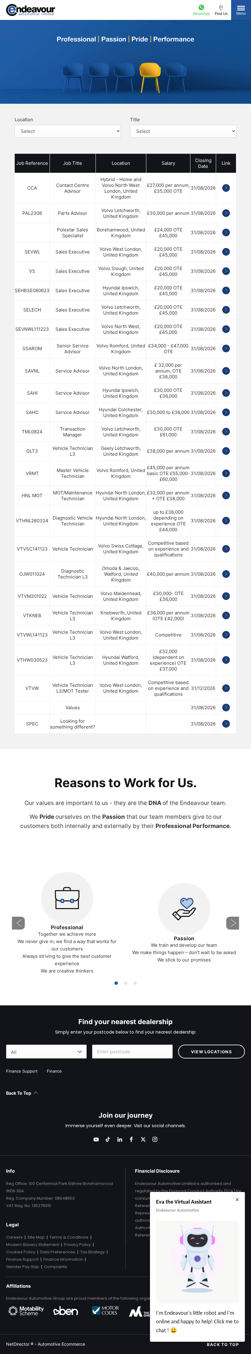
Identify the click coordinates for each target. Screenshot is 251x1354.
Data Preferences (57, 1252)
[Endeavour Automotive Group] (30, 10)
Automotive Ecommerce (61, 1344)
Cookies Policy (20, 1252)
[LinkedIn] (119, 1139)
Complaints (55, 1267)
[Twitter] (143, 1139)
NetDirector (18, 1344)
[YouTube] (96, 1139)
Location (24, 119)
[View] (226, 188)
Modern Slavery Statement (32, 1245)
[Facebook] (131, 1139)
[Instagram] (155, 1139)
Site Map (36, 1237)
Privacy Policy (77, 1245)
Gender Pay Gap (22, 1267)
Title (135, 119)
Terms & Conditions (69, 1237)
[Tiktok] (107, 1139)
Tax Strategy (92, 1252)
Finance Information (63, 1259)
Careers (14, 1237)
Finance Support (22, 1259)
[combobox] (46, 1051)
